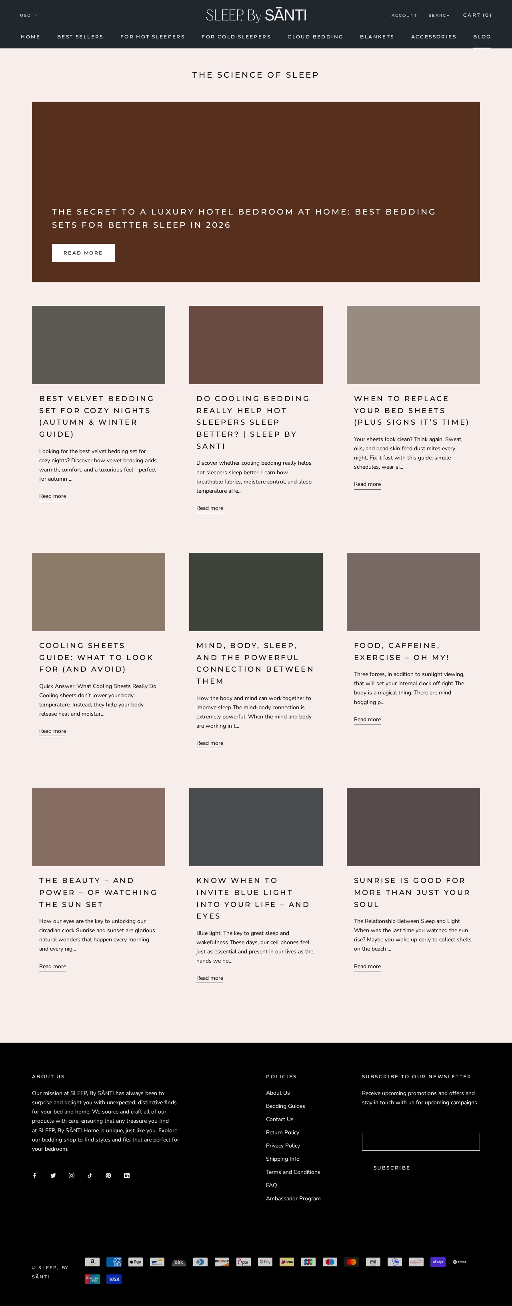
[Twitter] (53, 1175)
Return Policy (282, 1132)
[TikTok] (90, 1175)
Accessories (433, 37)
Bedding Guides (285, 1106)
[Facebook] (35, 1175)
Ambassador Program (293, 1198)
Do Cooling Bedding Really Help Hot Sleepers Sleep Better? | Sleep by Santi (253, 422)
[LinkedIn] (127, 1175)
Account (405, 15)
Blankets (377, 37)
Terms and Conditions (293, 1172)
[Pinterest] (108, 1175)
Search (439, 15)
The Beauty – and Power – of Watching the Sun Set (98, 892)
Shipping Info (283, 1159)
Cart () (477, 15)
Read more (83, 253)
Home (30, 37)
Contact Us (280, 1119)
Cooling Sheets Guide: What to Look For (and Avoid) (96, 657)
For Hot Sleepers (152, 37)
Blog (482, 37)
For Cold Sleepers (236, 37)
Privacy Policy (283, 1146)
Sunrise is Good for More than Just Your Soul (412, 892)
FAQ (271, 1185)
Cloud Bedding (315, 37)
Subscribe (392, 1168)
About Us (278, 1093)
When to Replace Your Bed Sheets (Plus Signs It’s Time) (412, 410)
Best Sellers (80, 37)
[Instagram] (71, 1175)
